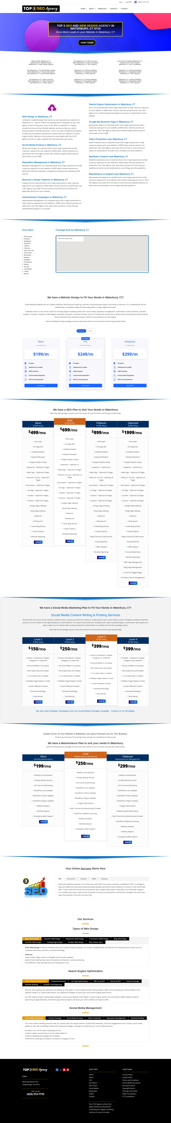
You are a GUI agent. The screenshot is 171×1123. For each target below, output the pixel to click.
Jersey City (28, 253)
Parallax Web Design (75, 942)
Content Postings (54, 1018)
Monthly (81, 331)
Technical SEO (115, 981)
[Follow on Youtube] (67, 1069)
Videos (91, 1094)
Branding (102, 9)
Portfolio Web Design (33, 942)
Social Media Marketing (34, 1018)
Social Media (94, 1088)
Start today (87, 42)
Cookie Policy (127, 1077)
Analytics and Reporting (53, 984)
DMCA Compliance (129, 1094)
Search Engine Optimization (35, 981)
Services (113, 9)
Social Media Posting (75, 1018)
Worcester (27, 255)
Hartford (27, 239)
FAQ (120, 2)
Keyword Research (59, 981)
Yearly (90, 331)
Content (83, 879)
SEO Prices (93, 1086)
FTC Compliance (128, 1096)
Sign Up (38, 542)
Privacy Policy (127, 1075)
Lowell (26, 271)
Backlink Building (31, 984)
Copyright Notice (128, 1088)
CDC (90, 1080)
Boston (26, 274)
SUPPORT (128, 2)
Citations (104, 879)
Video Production (94, 1018)
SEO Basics (93, 1083)
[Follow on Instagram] (64, 1069)
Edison (26, 264)
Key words (71, 879)
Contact (124, 9)
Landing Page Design (54, 942)
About (91, 9)
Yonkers (27, 246)
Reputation (93, 1091)
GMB (94, 879)
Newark (26, 257)
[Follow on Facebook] (57, 1069)
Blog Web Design (120, 939)
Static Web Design (32, 939)
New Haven (28, 236)
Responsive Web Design (75, 939)
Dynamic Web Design (52, 939)
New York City (29, 250)
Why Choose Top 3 (96, 942)
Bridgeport (27, 241)
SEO (59, 879)
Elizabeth (27, 260)
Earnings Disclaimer (129, 1091)
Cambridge (28, 269)
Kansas (26, 267)
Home (83, 9)
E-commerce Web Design (98, 939)
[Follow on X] (60, 1069)
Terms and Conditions (130, 1080)
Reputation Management (116, 1018)
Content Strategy (132, 981)
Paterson (27, 248)
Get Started (41, 385)
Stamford (27, 243)
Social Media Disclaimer (131, 1083)
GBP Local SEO (99, 981)
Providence (28, 262)
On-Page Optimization (79, 981)
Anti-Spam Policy (128, 1086)
